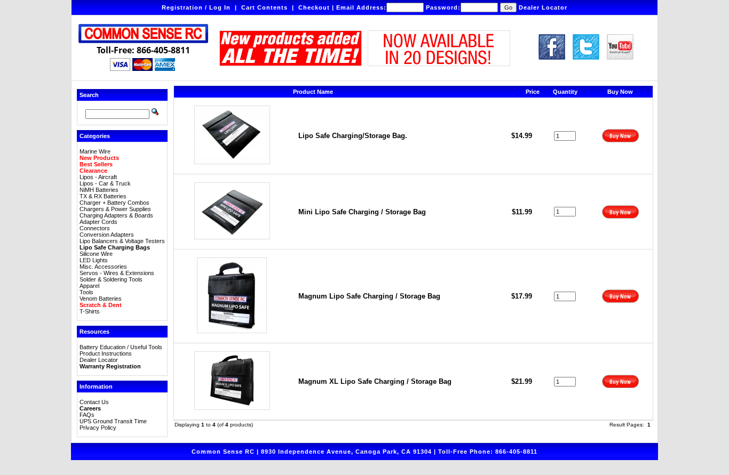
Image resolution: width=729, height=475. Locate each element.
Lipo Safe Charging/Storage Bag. (352, 136)
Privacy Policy (98, 427)
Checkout (314, 7)
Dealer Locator (543, 7)
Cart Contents (264, 7)
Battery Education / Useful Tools (121, 347)
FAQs (87, 415)
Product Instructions (106, 353)
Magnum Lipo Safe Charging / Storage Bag (369, 296)
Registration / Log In (196, 7)
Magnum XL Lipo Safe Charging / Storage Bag (374, 381)
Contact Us (94, 402)
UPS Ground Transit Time (113, 421)
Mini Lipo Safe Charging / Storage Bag (362, 212)
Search (89, 95)
